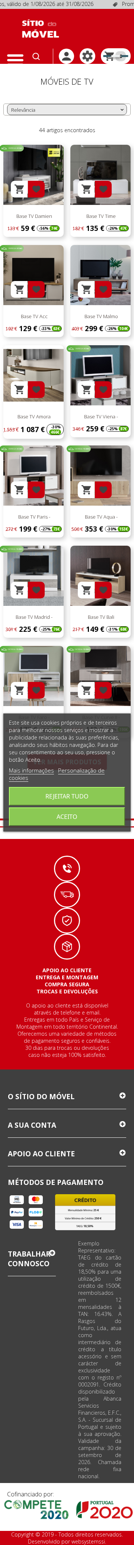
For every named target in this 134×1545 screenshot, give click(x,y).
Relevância (68, 110)
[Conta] (66, 56)
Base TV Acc (34, 316)
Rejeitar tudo (67, 796)
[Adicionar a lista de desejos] (36, 189)
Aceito (67, 817)
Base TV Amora (33, 416)
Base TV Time (100, 216)
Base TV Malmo (100, 316)
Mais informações (31, 770)
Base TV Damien (33, 216)
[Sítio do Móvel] (40, 28)
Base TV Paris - (33, 516)
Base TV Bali (100, 617)
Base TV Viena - (100, 416)
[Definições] (87, 56)
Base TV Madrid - (33, 617)
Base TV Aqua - (101, 516)
